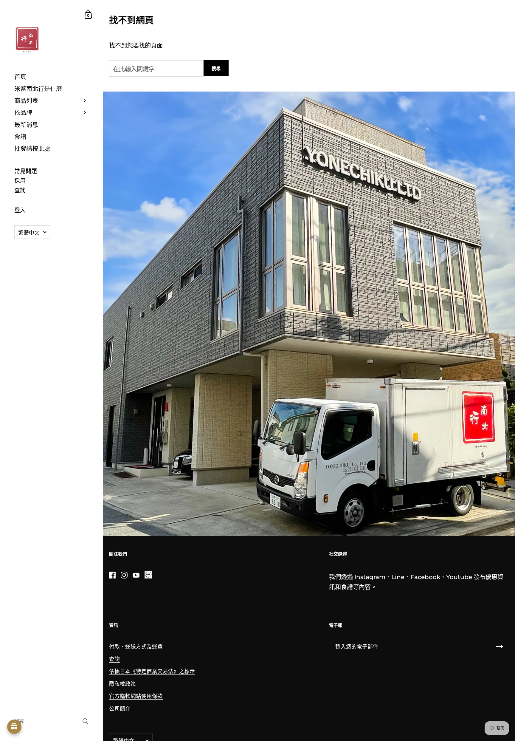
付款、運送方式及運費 (136, 646)
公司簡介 (120, 709)
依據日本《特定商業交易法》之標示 (152, 671)
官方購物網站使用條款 (136, 696)
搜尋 (216, 68)
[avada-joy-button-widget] (14, 727)
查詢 (114, 659)
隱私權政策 (122, 684)
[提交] (85, 721)
